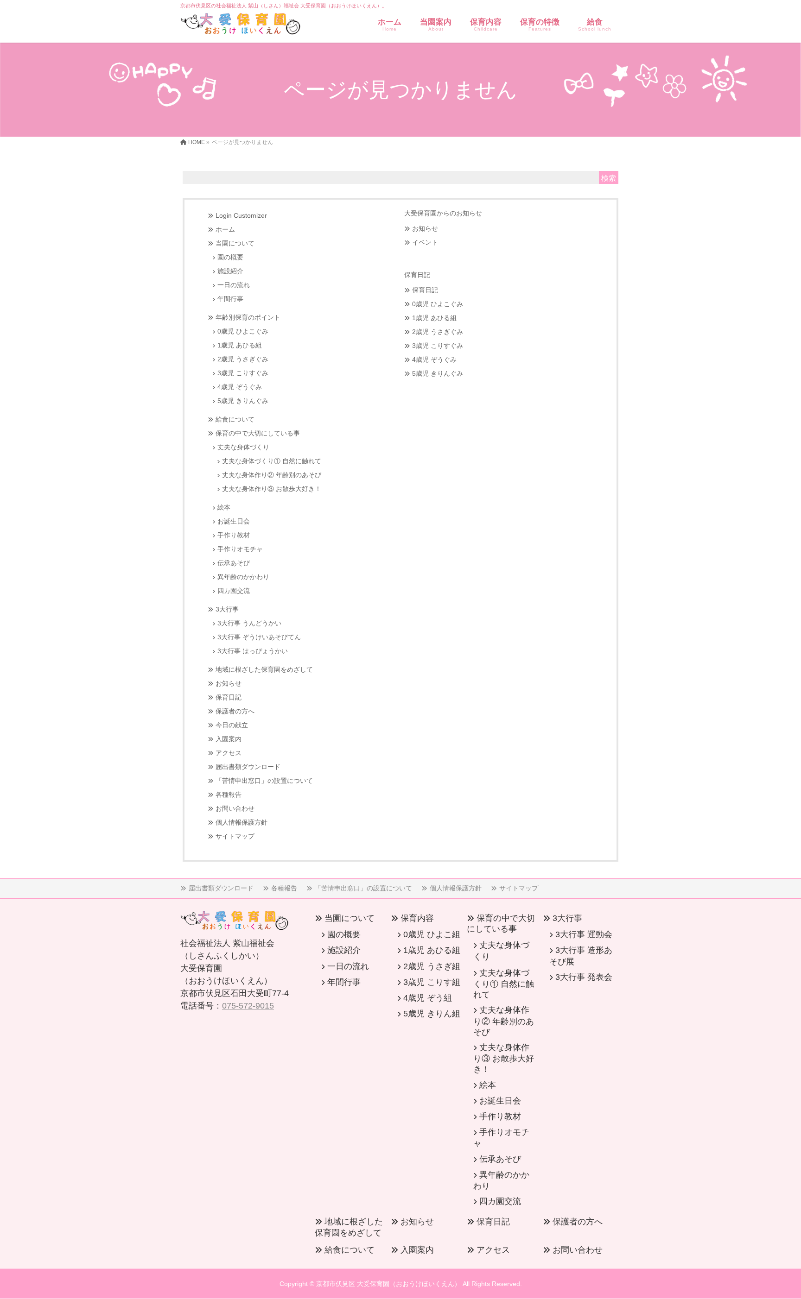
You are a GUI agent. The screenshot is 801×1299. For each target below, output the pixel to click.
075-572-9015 (248, 1005)
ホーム (225, 229)
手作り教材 (233, 535)
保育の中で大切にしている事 (258, 433)
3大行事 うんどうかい (249, 623)
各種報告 (229, 794)
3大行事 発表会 (583, 977)
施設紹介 (230, 271)
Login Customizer (241, 215)
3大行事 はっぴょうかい (252, 651)
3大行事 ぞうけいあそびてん (259, 637)
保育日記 (229, 697)
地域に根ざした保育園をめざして (264, 669)
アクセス (229, 753)
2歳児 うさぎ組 (431, 966)
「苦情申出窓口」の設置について (264, 780)
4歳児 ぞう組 (427, 998)
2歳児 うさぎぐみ (242, 359)
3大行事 (227, 609)
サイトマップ (235, 836)
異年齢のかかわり (243, 577)
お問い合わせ (235, 808)
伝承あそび (233, 563)
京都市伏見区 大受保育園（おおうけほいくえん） (388, 1283)
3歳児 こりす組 (431, 982)
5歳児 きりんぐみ (242, 400)
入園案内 (229, 739)
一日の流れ (233, 285)
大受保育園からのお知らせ (443, 213)
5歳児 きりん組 (431, 1013)
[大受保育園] (240, 25)
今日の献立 (232, 725)
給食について (235, 419)
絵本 (223, 507)
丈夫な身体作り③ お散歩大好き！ (271, 489)
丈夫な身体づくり (243, 447)
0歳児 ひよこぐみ (242, 331)
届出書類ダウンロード (248, 766)
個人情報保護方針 (241, 822)
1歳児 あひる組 (239, 345)
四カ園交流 (233, 590)
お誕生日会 (233, 521)
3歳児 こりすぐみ (242, 373)
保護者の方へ (235, 711)
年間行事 (230, 299)
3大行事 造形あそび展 (580, 956)
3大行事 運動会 (583, 934)
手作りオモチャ (240, 549)
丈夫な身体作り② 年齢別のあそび (271, 475)
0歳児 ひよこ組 (431, 934)
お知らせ (229, 683)
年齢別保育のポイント (248, 317)
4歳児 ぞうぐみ (239, 387)
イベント (425, 242)
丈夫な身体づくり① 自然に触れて (271, 461)
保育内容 (417, 918)
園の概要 (230, 257)
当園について (235, 243)
